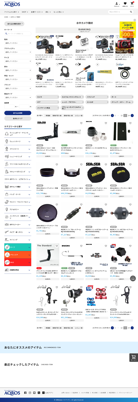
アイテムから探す (10, 12)
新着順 (48, 115)
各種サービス (36, 12)
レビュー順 (78, 115)
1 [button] (115, 115)
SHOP (24, 12)
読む (47, 12)
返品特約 (75, 392)
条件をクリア (18, 118)
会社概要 (103, 392)
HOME (6, 17)
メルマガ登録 (85, 392)
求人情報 (95, 392)
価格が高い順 (68, 115)
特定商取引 (112, 392)
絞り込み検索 (17, 113)
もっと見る (58, 12)
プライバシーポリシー (125, 392)
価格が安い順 (57, 115)
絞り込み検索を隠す (14, 24)
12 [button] (122, 115)
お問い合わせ (65, 392)
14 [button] (129, 115)
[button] (112, 115)
